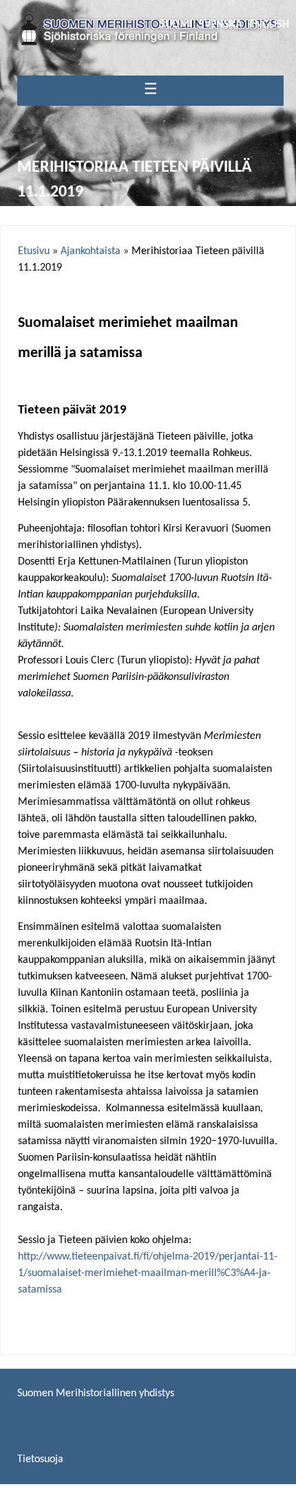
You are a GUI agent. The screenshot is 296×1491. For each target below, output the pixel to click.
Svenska (220, 24)
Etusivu (34, 251)
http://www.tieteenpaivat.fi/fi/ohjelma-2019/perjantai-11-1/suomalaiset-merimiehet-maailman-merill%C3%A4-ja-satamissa (147, 1273)
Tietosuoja (40, 1459)
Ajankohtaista (90, 251)
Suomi (176, 24)
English (269, 24)
